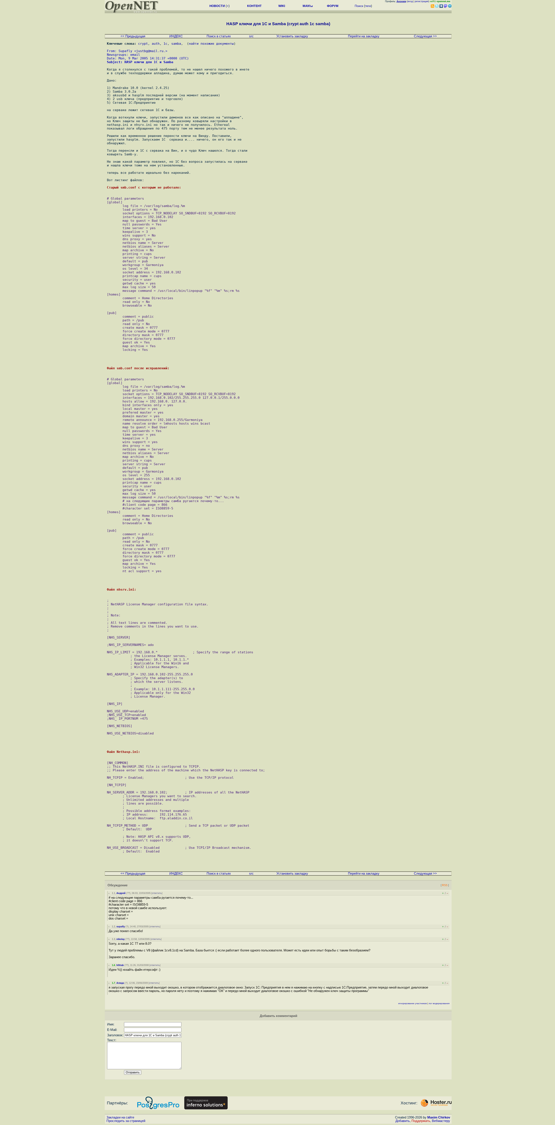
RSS (444, 885)
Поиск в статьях (219, 36)
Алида (120, 983)
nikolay (120, 939)
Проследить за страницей (125, 1121)
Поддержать (420, 1121)
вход (410, 1)
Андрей (121, 893)
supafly (120, 926)
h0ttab (120, 965)
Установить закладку (292, 36)
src (251, 36)
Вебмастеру (441, 1121)
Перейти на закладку (363, 36)
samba (176, 43)
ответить (157, 893)
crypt (143, 43)
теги (368, 6)
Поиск (359, 6)
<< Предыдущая (133, 36)
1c (165, 43)
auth (156, 43)
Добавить (402, 1121)
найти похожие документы (211, 43)
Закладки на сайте (120, 1117)
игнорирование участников (412, 1003)
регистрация (421, 1)
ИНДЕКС (176, 36)
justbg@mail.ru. (150, 51)
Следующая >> (425, 36)
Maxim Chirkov (438, 1117)
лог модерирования (439, 1003)
